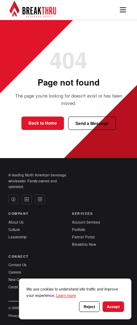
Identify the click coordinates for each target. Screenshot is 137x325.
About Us (16, 222)
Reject (89, 306)
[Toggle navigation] (123, 9)
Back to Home (42, 123)
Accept (113, 306)
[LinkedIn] (27, 199)
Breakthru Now (84, 244)
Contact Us (17, 264)
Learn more (66, 295)
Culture (14, 229)
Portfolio (78, 229)
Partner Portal (83, 237)
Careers (14, 272)
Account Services (86, 222)
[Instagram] (40, 199)
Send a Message (92, 123)
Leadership (17, 237)
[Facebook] (13, 199)
